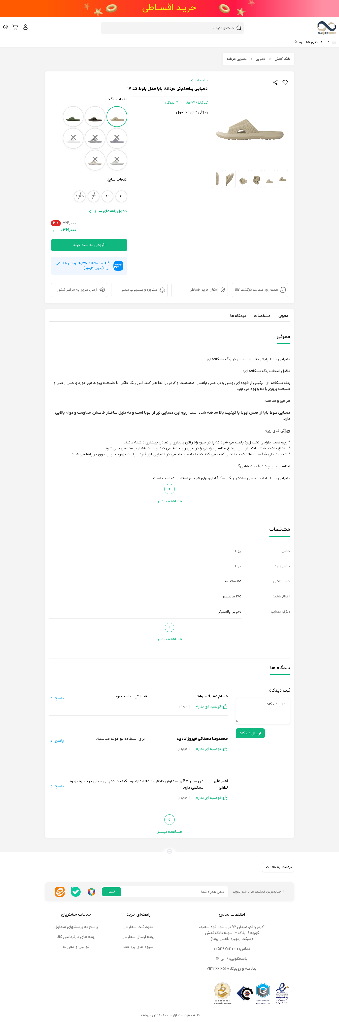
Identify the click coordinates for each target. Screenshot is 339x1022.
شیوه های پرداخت (138, 946)
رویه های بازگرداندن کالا (76, 936)
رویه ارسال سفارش (138, 936)
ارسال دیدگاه (250, 733)
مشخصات (262, 315)
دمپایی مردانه (237, 59)
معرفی (283, 315)
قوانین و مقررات (76, 946)
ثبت (111, 891)
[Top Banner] (169, 8)
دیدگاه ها (238, 315)
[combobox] (169, 28)
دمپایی (261, 59)
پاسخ (59, 698)
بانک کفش (282, 59)
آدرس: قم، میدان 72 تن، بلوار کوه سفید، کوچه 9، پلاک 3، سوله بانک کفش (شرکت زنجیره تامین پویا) (232, 933)
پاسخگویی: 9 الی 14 (231, 958)
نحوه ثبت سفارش (138, 927)
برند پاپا (201, 80)
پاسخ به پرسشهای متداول (76, 927)
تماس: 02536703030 (232, 948)
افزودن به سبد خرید (89, 245)
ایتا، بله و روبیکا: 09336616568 (231, 968)
